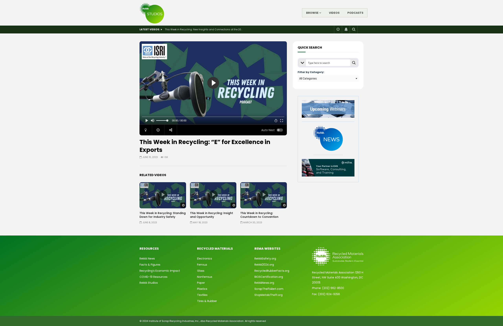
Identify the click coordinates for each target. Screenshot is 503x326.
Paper (201, 283)
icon (162, 194)
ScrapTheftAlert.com (268, 289)
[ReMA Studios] (152, 13)
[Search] (354, 29)
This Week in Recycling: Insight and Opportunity (211, 215)
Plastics (202, 289)
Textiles (202, 295)
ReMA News (147, 258)
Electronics (204, 258)
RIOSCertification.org (268, 277)
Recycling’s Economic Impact (160, 271)
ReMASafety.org (265, 258)
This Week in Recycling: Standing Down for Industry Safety (163, 215)
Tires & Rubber (207, 301)
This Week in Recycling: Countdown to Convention (259, 215)
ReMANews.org (264, 283)
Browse (312, 13)
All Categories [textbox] (308, 78)
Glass (200, 271)
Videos (334, 13)
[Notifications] (346, 29)
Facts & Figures (150, 265)
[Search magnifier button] (353, 62)
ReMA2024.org (264, 265)
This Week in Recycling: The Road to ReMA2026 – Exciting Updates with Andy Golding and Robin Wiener (204, 29)
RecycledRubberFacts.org (271, 271)
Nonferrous (204, 277)
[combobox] (328, 78)
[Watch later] (338, 29)
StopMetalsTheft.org (268, 295)
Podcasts (355, 13)
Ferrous (202, 265)
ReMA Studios (149, 283)
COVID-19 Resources (153, 277)
